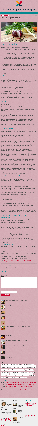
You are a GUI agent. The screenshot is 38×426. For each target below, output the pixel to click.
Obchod (11, 424)
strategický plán (20, 375)
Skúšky (8, 424)
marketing (11, 369)
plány (21, 260)
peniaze (14, 370)
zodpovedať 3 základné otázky (25, 103)
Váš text (3, 276)
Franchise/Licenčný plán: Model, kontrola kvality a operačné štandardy (16, 300)
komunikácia (9, 367)
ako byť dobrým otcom (6, 364)
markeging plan (5, 369)
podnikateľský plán (5, 261)
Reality (9, 419)
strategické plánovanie (11, 375)
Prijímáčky (6, 420)
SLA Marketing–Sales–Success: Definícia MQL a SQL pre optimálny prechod (17, 321)
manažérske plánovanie (31, 367)
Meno (2, 290)
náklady (4, 370)
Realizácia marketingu (9, 335)
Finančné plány (3, 414)
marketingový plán (28, 369)
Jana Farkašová (19, 415)
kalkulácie (4, 367)
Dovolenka (2, 425)
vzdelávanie (8, 377)
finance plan (30, 364)
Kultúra (6, 424)
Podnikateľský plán (5, 15)
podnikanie (29, 260)
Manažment (3, 420)
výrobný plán (24, 377)
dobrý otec (24, 364)
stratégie (32, 375)
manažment (23, 367)
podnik (25, 260)
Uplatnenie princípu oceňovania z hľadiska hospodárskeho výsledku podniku (17, 345)
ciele (11, 260)
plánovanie (17, 260)
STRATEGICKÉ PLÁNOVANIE (10, 350)
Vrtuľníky (2, 419)
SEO (6, 418)
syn (3, 377)
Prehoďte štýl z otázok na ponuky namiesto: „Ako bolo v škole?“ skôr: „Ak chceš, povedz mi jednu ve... (21, 382)
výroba (18, 377)
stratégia (27, 375)
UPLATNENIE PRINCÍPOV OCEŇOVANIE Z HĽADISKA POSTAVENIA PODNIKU (16, 340)
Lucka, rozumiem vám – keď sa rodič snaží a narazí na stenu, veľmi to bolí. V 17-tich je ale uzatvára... (21, 384)
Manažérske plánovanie (6, 413)
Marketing (2, 424)
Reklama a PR (10, 418)
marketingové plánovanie (19, 369)
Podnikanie (10, 420)
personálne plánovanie (22, 370)
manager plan (16, 367)
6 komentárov (11, 352)
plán (13, 260)
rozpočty (4, 375)
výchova (14, 377)
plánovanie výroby (16, 372)
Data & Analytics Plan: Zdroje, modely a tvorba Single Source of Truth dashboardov (18, 326)
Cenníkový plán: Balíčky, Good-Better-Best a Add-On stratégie (15, 305)
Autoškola (6, 419)
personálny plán (30, 370)
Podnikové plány (8, 414)
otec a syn (9, 370)
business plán (6, 260)
